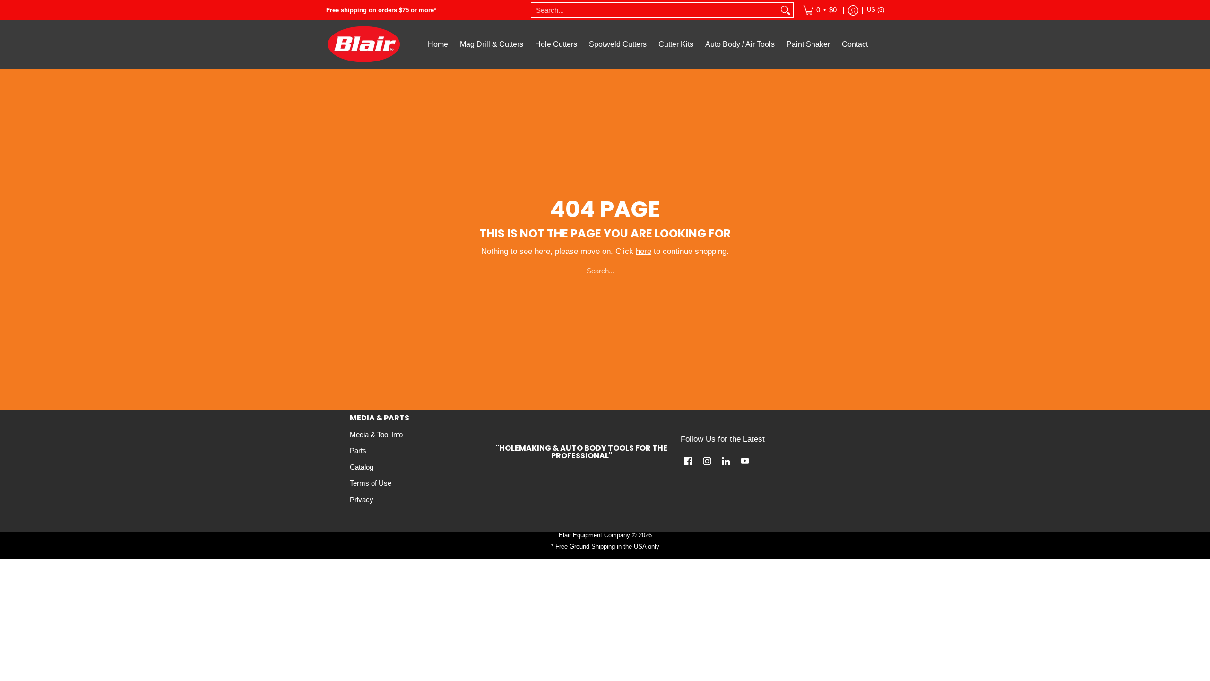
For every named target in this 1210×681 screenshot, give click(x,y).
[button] (688, 461)
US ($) (875, 9)
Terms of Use (370, 483)
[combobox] (654, 10)
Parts (358, 450)
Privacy (361, 500)
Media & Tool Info (376, 434)
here (643, 251)
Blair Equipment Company (594, 535)
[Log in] (853, 10)
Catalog (361, 467)
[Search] (785, 10)
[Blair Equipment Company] (364, 44)
